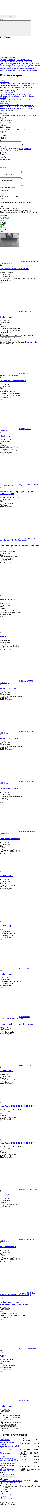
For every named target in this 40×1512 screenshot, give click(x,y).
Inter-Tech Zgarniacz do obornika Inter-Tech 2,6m (8, 1470)
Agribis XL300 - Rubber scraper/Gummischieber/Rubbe (14, 1303)
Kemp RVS (5, 1195)
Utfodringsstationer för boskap (26, 70)
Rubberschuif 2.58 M (9, 688)
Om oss (2, 1474)
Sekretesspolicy (16, 1481)
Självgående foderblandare (18, 67)
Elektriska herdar (17, 65)
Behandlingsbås (5, 65)
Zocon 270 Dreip (7, 600)
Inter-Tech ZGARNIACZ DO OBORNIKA (17, 1106)
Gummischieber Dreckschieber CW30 (16, 1024)
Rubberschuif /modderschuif (13, 381)
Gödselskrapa (6, 317)
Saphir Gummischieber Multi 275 (14, 269)
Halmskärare (4, 67)
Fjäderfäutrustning (26, 61)
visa (2, 194)
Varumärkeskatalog (15, 1482)
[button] (20, 47)
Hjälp (7, 1474)
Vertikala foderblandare (32, 65)
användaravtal (8, 344)
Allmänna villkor (5, 1481)
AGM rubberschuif (8, 1247)
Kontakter (13, 1474)
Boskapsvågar (15, 63)
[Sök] (15, 28)
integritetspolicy (32, 342)
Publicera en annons (8, 1426)
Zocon (3, 637)
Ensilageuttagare (16, 69)
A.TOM (3, 1356)
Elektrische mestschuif (10, 839)
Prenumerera (5, 340)
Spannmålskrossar (28, 69)
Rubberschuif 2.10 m (9, 738)
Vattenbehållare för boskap (30, 63)
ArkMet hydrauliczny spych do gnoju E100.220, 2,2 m (9, 1459)
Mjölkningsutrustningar (8, 70)
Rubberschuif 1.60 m (9, 789)
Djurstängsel (15, 61)
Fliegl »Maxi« (6, 436)
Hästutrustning (5, 63)
